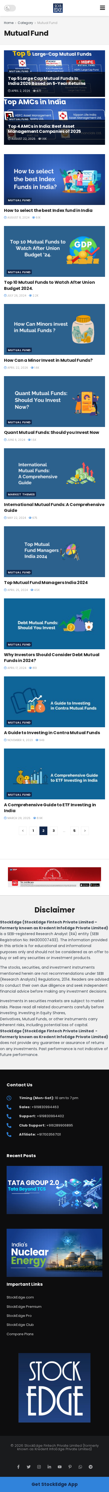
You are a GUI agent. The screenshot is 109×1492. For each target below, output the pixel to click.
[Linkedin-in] (49, 1467)
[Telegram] (91, 1467)
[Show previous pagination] (23, 831)
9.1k (37, 218)
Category (25, 22)
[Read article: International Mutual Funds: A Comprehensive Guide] (54, 473)
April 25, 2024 (17, 590)
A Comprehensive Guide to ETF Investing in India (50, 808)
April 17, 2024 (16, 668)
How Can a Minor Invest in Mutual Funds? (48, 360)
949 (41, 740)
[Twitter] (29, 1467)
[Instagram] (39, 1467)
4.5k (36, 590)
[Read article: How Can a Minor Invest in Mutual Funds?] (54, 329)
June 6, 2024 (16, 440)
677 (38, 91)
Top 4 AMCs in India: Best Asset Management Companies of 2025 (44, 128)
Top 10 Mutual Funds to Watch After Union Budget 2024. (49, 285)
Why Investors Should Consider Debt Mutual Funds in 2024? (51, 658)
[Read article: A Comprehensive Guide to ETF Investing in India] (54, 774)
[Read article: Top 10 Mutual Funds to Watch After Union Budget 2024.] (54, 251)
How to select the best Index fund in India (48, 210)
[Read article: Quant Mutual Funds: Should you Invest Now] (54, 401)
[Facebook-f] (18, 1467)
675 (34, 518)
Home (8, 22)
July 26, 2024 (16, 296)
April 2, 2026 (20, 91)
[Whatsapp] (80, 1467)
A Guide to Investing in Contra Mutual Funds (52, 733)
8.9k (39, 818)
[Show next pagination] (85, 831)
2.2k (35, 296)
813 (34, 668)
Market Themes (21, 494)
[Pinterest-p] (70, 1467)
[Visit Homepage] (58, 8)
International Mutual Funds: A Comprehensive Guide (54, 507)
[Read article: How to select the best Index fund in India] (54, 179)
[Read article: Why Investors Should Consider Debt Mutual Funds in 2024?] (54, 623)
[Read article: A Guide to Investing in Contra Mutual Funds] (54, 701)
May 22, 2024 (16, 518)
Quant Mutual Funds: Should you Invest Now (51, 432)
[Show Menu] (102, 8)
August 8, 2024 (18, 218)
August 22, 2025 (23, 139)
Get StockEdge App (54, 1484)
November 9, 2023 (20, 740)
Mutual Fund (47, 22)
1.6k (44, 139)
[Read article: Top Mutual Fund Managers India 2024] (54, 551)
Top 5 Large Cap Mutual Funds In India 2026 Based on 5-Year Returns (46, 81)
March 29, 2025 (18, 818)
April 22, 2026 (17, 368)
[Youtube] (60, 1467)
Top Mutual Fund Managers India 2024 (46, 582)
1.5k (33, 440)
